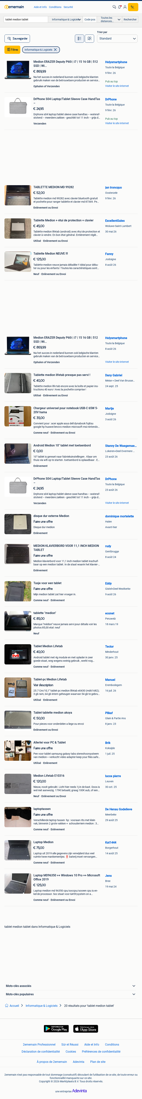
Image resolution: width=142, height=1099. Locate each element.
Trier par (102, 32)
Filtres (14, 49)
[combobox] (26, 19)
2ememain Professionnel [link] (39, 1044)
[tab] (79, 39)
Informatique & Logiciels (38, 49)
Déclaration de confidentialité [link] (41, 1051)
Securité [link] (68, 7)
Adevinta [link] (78, 1062)
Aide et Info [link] (40, 7)
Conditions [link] (55, 7)
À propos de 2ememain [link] (52, 1062)
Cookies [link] (71, 1051)
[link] (17, 7)
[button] (119, 7)
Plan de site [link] (97, 1062)
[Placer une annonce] (133, 7)
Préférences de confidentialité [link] (101, 1051)
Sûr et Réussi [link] (69, 1044)
